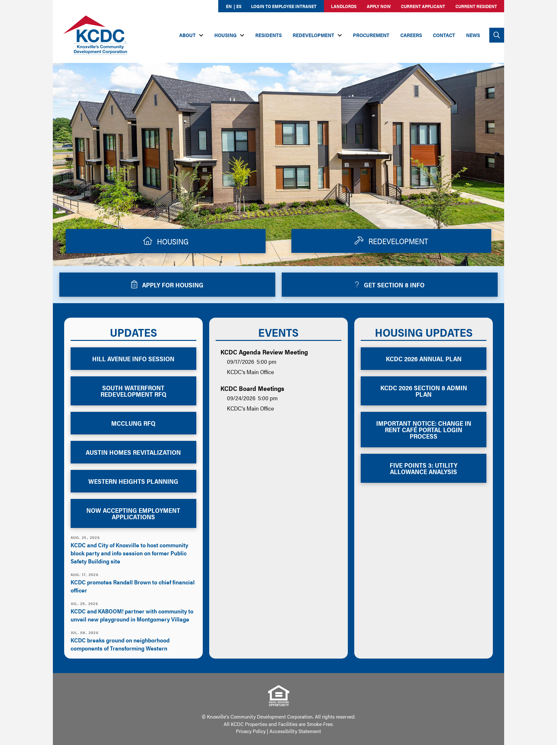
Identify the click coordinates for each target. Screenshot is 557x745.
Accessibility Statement (295, 731)
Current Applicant (423, 6)
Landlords (344, 6)
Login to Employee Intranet (284, 6)
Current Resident (476, 6)
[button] (496, 35)
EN (229, 6)
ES (238, 6)
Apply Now (379, 6)
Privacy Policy (251, 731)
